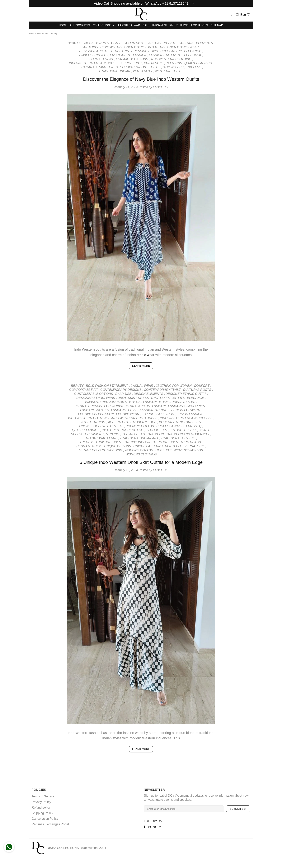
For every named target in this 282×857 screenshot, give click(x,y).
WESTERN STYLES (169, 71)
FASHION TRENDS (153, 410)
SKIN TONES (108, 67)
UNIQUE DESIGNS (117, 446)
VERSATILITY (143, 71)
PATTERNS (174, 63)
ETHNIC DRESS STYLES (177, 402)
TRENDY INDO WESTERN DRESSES (151, 442)
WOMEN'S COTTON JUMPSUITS (148, 450)
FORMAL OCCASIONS (132, 59)
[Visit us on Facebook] (145, 827)
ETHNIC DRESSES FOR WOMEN (100, 406)
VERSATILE (173, 446)
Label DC (141, 14)
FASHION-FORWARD (185, 410)
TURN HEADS (190, 442)
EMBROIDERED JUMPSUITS (106, 402)
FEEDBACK (192, 55)
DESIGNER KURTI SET (96, 51)
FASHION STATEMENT (165, 55)
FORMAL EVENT (101, 59)
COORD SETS (134, 43)
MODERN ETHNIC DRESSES (180, 422)
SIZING (204, 430)
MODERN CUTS (119, 422)
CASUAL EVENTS (96, 43)
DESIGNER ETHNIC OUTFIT (137, 47)
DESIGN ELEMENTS (148, 393)
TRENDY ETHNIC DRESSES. (101, 442)
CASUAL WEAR (141, 385)
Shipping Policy (42, 813)
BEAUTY (74, 43)
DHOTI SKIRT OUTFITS (168, 397)
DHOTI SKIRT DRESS (133, 397)
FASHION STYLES (124, 410)
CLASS (116, 43)
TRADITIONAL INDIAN (114, 71)
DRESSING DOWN (144, 51)
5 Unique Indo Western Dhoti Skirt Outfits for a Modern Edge (141, 462)
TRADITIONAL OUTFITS (178, 438)
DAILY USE (123, 393)
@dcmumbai (89, 848)
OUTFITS (116, 426)
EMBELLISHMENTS (93, 55)
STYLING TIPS (173, 67)
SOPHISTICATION (133, 67)
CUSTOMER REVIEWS (98, 47)
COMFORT (201, 385)
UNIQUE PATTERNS (148, 446)
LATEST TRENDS (92, 422)
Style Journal (42, 33)
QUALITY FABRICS (198, 63)
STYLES (154, 67)
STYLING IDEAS (133, 434)
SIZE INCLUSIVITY (182, 430)
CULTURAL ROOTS (197, 389)
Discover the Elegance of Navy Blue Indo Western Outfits (141, 79)
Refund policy (41, 807)
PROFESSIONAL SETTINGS (176, 426)
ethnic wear (145, 355)
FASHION (140, 55)
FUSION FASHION (189, 414)
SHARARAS (88, 67)
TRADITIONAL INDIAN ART (139, 438)
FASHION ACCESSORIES (186, 406)
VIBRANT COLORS (91, 450)
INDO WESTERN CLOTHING (170, 59)
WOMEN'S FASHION (188, 450)
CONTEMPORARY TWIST (162, 389)
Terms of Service (43, 796)
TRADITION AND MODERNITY (187, 434)
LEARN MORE (141, 365)
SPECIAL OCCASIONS (87, 434)
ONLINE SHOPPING (93, 426)
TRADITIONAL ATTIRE (101, 438)
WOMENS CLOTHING (141, 454)
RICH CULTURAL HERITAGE (122, 430)
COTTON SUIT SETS (161, 43)
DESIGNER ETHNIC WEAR (179, 47)
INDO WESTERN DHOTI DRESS (134, 418)
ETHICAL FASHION (143, 402)
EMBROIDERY (120, 55)
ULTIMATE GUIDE (89, 446)
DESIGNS (122, 51)
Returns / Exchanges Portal (50, 824)
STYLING (112, 434)
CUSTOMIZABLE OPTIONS (93, 393)
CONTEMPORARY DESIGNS (121, 389)
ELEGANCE (192, 51)
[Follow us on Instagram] (150, 827)
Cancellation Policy (45, 818)
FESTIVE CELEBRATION (96, 414)
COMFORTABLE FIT (83, 389)
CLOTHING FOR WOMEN (174, 385)
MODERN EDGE (144, 422)
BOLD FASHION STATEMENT (107, 385)
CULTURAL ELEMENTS (196, 43)
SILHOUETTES (156, 430)
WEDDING (114, 450)
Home (31, 33)
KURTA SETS (153, 63)
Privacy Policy (41, 802)
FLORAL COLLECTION (158, 414)
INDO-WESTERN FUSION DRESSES (95, 63)
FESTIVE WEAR (127, 414)
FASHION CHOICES (94, 410)
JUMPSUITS (133, 63)
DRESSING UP (171, 51)
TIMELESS (193, 67)
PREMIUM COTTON (140, 426)
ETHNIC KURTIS (138, 406)
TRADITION (155, 434)
